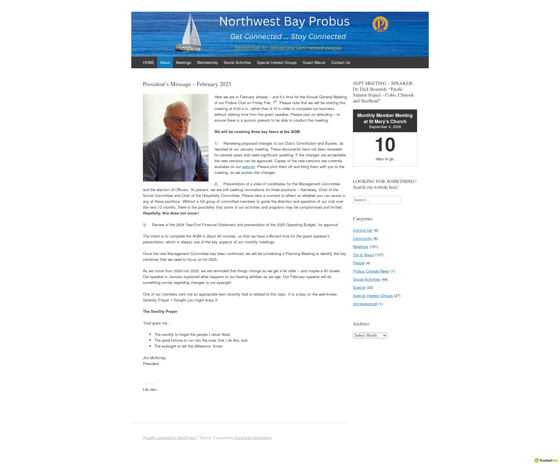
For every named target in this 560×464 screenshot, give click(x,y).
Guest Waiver (314, 62)
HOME (148, 62)
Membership (207, 62)
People (359, 263)
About (165, 62)
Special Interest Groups (277, 62)
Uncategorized (365, 303)
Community (362, 238)
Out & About (363, 254)
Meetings (183, 62)
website (248, 166)
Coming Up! (363, 230)
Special (359, 287)
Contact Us (340, 62)
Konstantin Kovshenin (253, 437)
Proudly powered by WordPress (169, 437)
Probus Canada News (371, 271)
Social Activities (237, 62)
